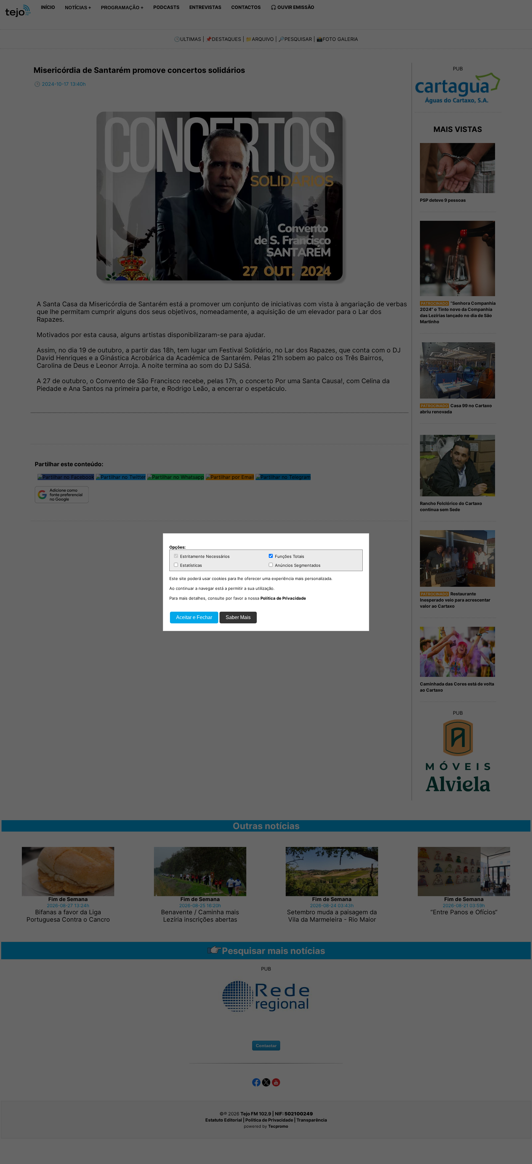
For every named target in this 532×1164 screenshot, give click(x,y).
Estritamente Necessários (204, 556)
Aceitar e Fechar (194, 617)
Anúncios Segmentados (297, 565)
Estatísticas (190, 565)
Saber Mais (238, 617)
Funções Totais (289, 556)
